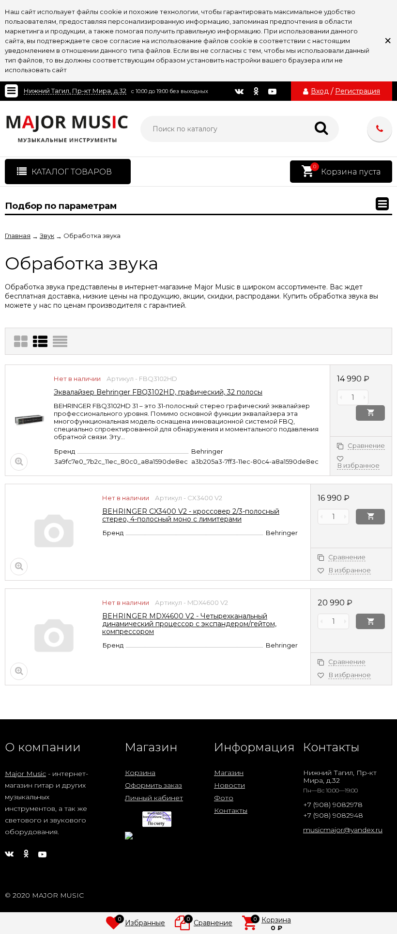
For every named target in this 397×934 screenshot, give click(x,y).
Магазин (229, 772)
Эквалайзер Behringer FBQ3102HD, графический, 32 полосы (158, 392)
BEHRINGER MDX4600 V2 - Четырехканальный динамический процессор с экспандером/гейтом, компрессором (189, 624)
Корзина (140, 772)
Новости (229, 785)
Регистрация (357, 91)
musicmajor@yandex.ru (342, 829)
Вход (320, 91)
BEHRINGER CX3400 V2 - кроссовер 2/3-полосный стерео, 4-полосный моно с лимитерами (190, 515)
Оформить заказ (153, 785)
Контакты (230, 810)
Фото (223, 797)
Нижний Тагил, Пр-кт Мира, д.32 (75, 91)
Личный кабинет (154, 797)
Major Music (25, 773)
